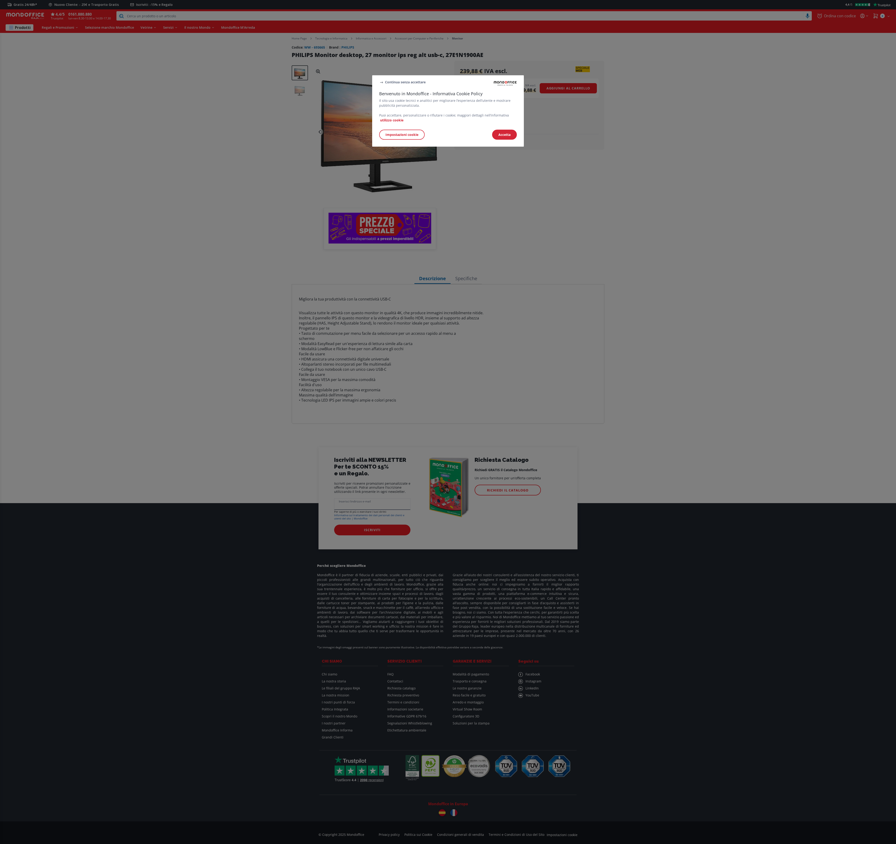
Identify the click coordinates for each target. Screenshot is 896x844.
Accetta (504, 134)
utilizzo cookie (391, 120)
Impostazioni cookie (401, 134)
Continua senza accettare (405, 82)
